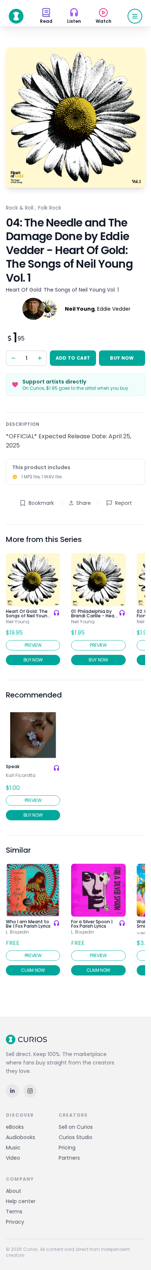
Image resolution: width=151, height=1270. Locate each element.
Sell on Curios (76, 1127)
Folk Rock (49, 207)
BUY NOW (122, 358)
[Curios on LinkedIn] (12, 1091)
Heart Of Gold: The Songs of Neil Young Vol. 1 (62, 289)
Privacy (15, 1222)
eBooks (15, 1127)
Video (13, 1158)
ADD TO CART (73, 358)
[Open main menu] (135, 16)
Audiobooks (20, 1137)
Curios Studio (75, 1137)
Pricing (67, 1147)
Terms (14, 1211)
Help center (21, 1201)
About (13, 1191)
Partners (69, 1158)
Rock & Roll (19, 207)
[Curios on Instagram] (30, 1091)
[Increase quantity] (39, 358)
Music (13, 1147)
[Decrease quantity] (13, 358)
